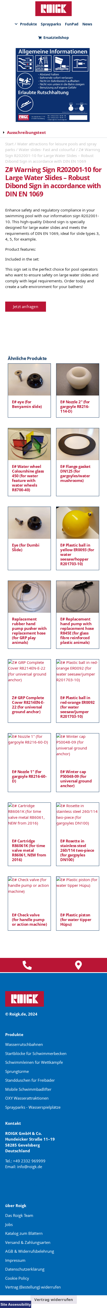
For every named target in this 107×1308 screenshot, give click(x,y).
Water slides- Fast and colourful (47, 149)
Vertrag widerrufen (53, 1299)
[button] (53, 132)
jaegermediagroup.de (26, 1185)
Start (9, 143)
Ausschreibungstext (26, 132)
